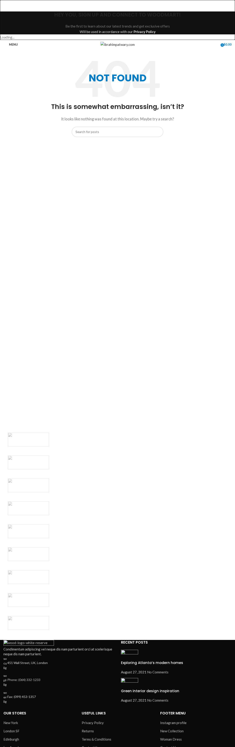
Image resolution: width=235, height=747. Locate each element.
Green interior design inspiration (150, 691)
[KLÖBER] (28, 508)
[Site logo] (118, 44)
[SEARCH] (158, 132)
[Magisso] (28, 462)
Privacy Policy (145, 32)
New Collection (172, 731)
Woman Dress (171, 739)
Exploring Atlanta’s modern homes (152, 662)
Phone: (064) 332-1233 (23, 680)
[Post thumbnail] (129, 655)
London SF (11, 731)
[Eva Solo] (28, 600)
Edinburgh (11, 739)
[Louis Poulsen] (28, 485)
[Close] (5, 5)
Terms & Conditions (96, 739)
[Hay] (28, 554)
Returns (88, 731)
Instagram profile (173, 723)
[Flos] (28, 577)
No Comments (157, 672)
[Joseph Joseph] (28, 531)
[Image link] (28, 643)
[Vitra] (28, 439)
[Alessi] (28, 622)
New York (10, 723)
